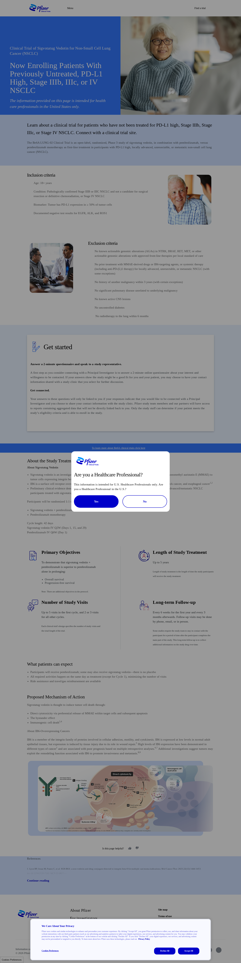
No (145, 501)
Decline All (164, 951)
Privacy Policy (144, 939)
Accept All (188, 951)
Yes (96, 501)
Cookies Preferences (50, 951)
